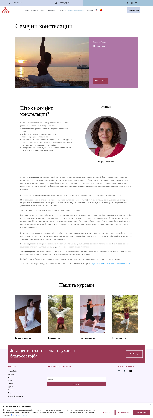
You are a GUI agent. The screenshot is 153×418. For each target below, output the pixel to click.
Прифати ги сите (141, 412)
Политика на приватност (19, 415)
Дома (27, 10)
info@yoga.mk (65, 3)
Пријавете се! (134, 10)
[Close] (151, 405)
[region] (76, 410)
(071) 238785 (17, 3)
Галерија (62, 10)
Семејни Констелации (76, 10)
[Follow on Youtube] (136, 2)
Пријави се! (100, 81)
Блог (42, 10)
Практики (11, 393)
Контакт (90, 10)
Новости (10, 390)
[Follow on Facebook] (127, 2)
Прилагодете (107, 412)
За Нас (33, 10)
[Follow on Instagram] (132, 2)
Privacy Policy (12, 371)
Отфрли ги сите (123, 412)
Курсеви (51, 10)
